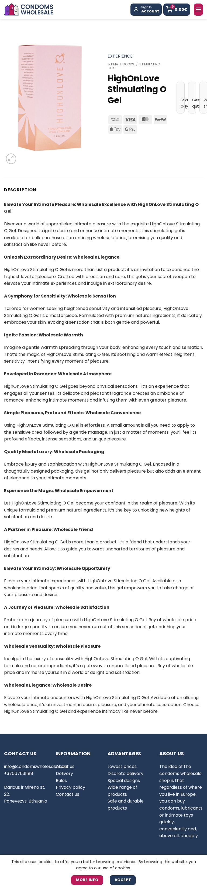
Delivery (64, 773)
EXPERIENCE (120, 56)
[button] (198, 10)
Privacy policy (70, 787)
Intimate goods (121, 64)
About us (65, 766)
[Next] (91, 97)
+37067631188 (18, 773)
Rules (61, 780)
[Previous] (13, 97)
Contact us (67, 794)
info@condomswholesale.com (36, 766)
